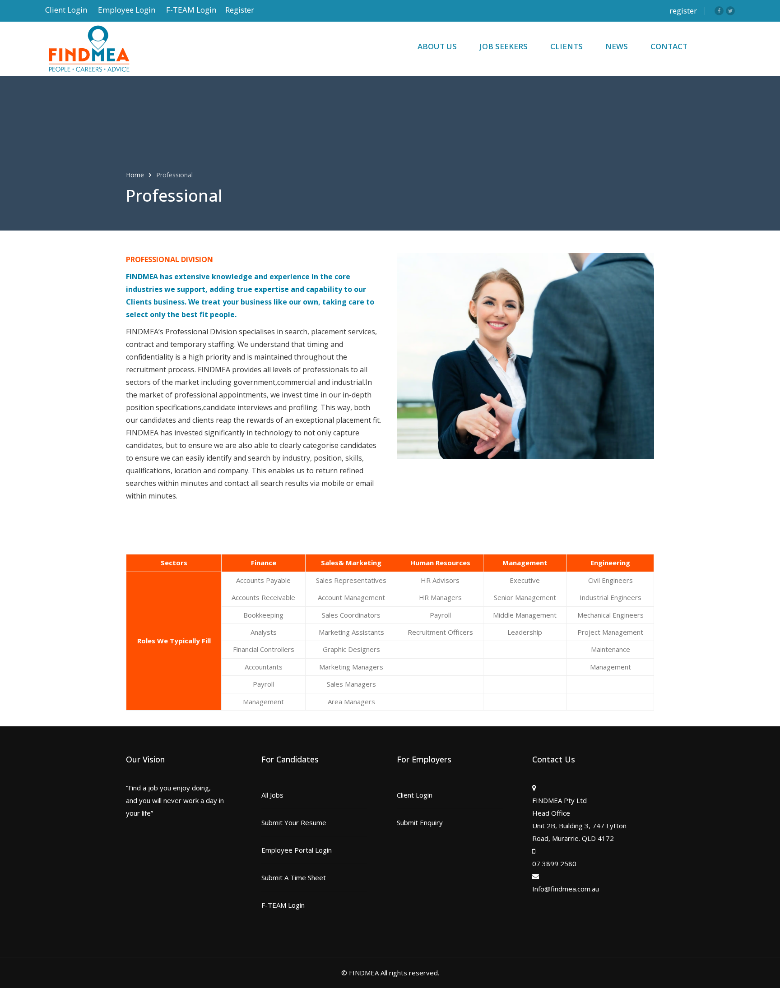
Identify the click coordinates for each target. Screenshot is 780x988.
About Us (437, 46)
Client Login (66, 10)
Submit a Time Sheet (293, 877)
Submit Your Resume (293, 822)
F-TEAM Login (191, 10)
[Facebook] (719, 10)
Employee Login (126, 10)
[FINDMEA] (113, 49)
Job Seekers (503, 46)
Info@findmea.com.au (565, 888)
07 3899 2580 (554, 863)
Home (136, 175)
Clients (566, 46)
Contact (668, 46)
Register (239, 10)
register (683, 10)
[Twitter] (730, 10)
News (616, 46)
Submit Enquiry (420, 822)
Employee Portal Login (296, 849)
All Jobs (272, 794)
